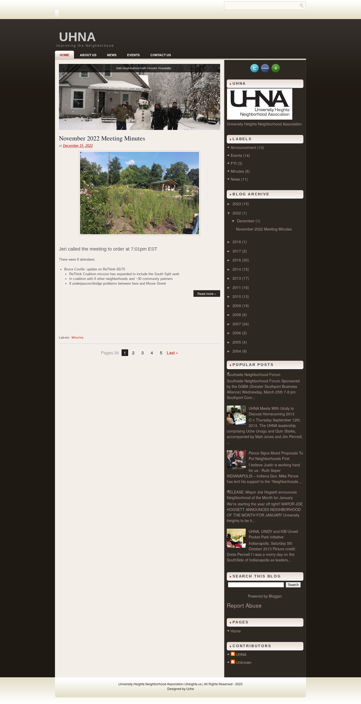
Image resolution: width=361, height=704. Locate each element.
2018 (237, 241)
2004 (237, 351)
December (246, 220)
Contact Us (160, 55)
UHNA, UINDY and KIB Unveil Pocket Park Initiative (273, 534)
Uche (190, 688)
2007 (237, 323)
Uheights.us (193, 684)
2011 (237, 287)
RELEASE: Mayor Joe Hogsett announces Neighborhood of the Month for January (262, 494)
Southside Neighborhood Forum (253, 374)
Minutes (78, 337)
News (112, 55)
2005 (237, 342)
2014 (237, 269)
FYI (234, 163)
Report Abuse (244, 605)
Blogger (275, 596)
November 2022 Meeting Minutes (102, 138)
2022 (237, 212)
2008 (237, 314)
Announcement (243, 147)
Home (64, 55)
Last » (172, 353)
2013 (237, 278)
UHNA (77, 37)
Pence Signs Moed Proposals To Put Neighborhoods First (276, 455)
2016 (237, 259)
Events (133, 55)
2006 (237, 332)
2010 (237, 296)
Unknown (244, 662)
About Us (88, 55)
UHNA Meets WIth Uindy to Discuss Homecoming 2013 (271, 411)
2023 (237, 203)
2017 (237, 251)
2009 (237, 305)
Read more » (206, 293)
